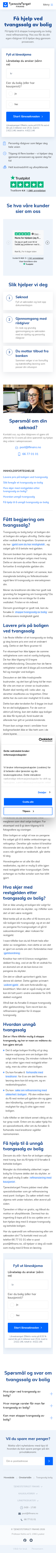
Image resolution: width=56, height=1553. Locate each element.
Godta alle (28, 801)
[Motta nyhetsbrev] (49, 1461)
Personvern (37, 1549)
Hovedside (9, 1478)
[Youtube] (31, 1540)
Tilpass (26, 811)
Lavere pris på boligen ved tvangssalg (25, 477)
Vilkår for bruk (20, 1549)
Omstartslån (25, 1478)
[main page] (17, 4)
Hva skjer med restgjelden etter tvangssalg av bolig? (21, 490)
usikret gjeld (11, 985)
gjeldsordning (12, 953)
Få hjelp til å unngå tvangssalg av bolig (26, 502)
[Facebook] (24, 1540)
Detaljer (42, 792)
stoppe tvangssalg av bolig (31, 612)
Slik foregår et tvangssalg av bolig (23, 482)
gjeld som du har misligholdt (28, 544)
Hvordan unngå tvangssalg (19, 497)
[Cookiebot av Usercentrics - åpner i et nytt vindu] (39, 740)
